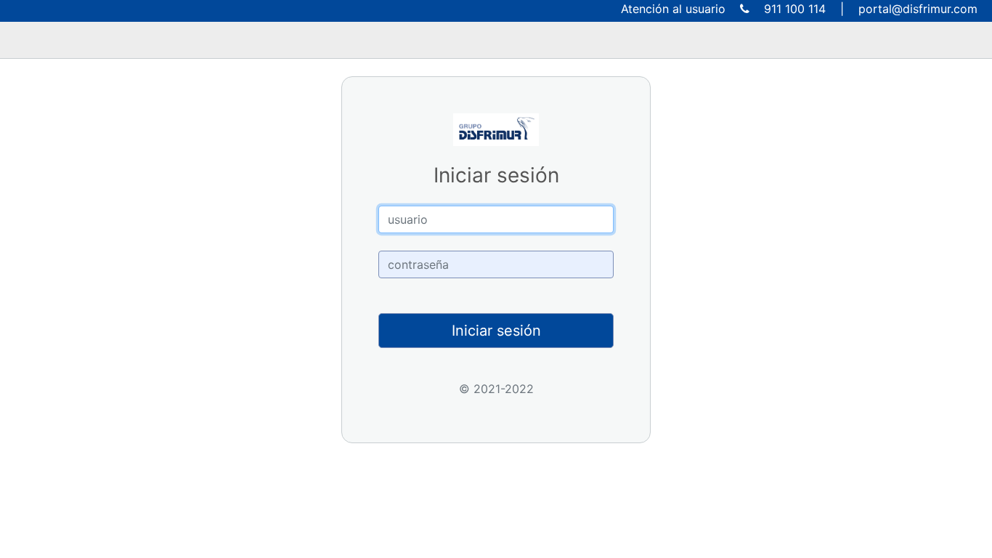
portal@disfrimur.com (917, 8)
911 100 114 (795, 8)
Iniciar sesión (496, 330)
